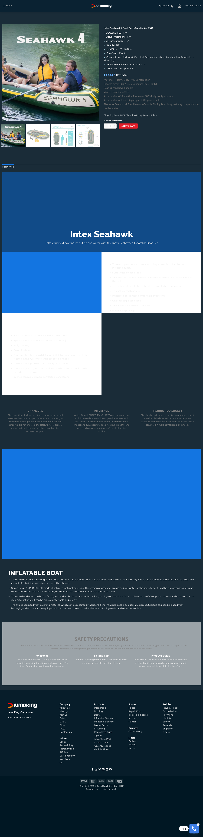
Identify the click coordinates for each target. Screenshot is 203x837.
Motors (132, 718)
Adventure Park (102, 739)
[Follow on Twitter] (99, 769)
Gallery (132, 741)
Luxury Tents (101, 725)
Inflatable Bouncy (104, 721)
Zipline (98, 735)
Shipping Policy (134, 115)
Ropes (131, 708)
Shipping (168, 728)
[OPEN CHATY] (194, 828)
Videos (132, 744)
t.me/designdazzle (108, 789)
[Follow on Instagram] (96, 769)
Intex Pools (100, 708)
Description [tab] (8, 167)
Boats (97, 715)
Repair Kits (134, 711)
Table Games (101, 742)
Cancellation (170, 711)
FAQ (62, 728)
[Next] (93, 72)
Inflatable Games (103, 718)
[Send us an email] (103, 769)
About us (65, 708)
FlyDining (99, 728)
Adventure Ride (102, 746)
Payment (168, 715)
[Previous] (8, 72)
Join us (63, 715)
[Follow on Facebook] (92, 769)
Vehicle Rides (101, 749)
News (131, 748)
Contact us (66, 732)
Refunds (167, 725)
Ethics (63, 742)
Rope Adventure (103, 732)
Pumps (132, 721)
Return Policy (150, 115)
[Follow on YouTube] (110, 769)
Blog (62, 725)
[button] (7, 6)
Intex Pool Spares (138, 715)
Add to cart (128, 126)
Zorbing (98, 711)
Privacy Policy (170, 708)
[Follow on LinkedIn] (107, 769)
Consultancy (135, 731)
